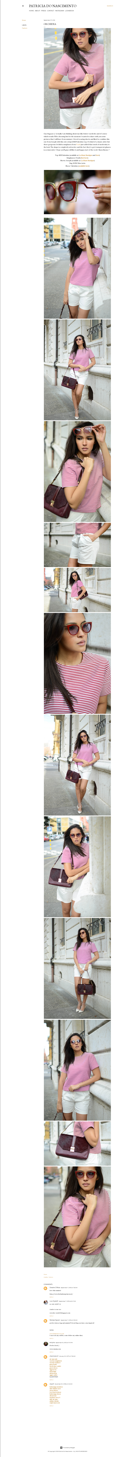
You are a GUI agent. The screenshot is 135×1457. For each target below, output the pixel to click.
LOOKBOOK (69, 11)
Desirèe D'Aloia (55, 1287)
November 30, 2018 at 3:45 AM (63, 1384)
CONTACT (50, 11)
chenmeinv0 (54, 1356)
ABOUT (37, 11)
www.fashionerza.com (57, 1334)
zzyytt (52, 1384)
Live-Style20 (54, 1301)
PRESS (43, 11)
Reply (51, 1297)
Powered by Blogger (69, 1447)
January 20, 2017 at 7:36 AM (67, 1356)
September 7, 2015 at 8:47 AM (67, 1301)
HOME (31, 11)
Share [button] (24, 20)
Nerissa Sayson (55, 1320)
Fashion (24, 28)
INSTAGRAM (59, 11)
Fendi (78, 144)
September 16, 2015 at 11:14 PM (64, 1342)
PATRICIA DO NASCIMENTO (52, 6)
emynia (52, 1342)
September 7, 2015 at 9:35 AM (69, 1320)
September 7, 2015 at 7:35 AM (69, 1287)
